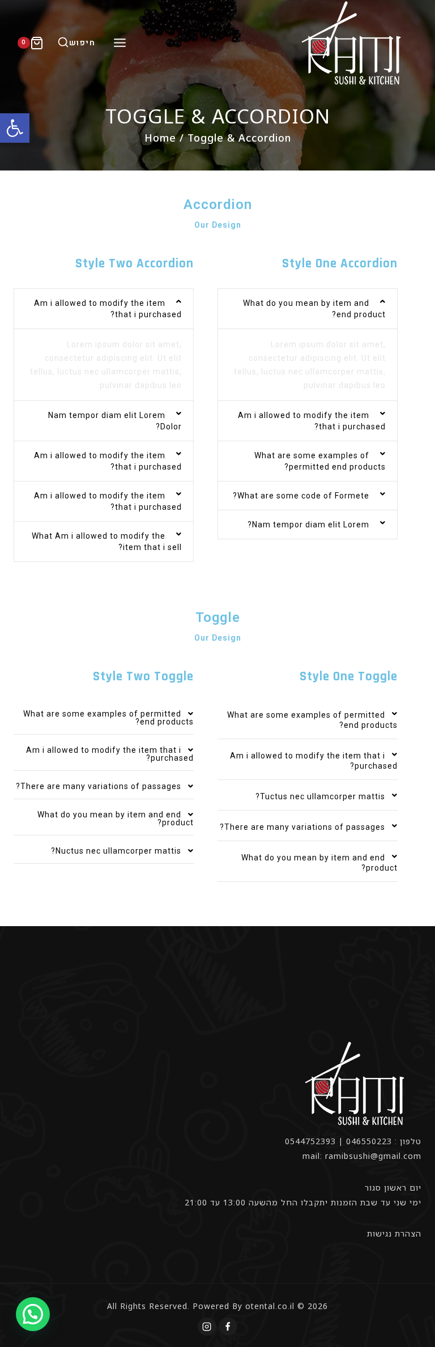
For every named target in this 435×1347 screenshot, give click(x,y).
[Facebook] (228, 1327)
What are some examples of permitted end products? (108, 717)
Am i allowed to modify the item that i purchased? (110, 753)
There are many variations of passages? (302, 827)
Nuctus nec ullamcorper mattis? (116, 850)
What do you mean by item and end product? (115, 818)
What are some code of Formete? (301, 495)
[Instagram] (207, 1327)
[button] (14, 128)
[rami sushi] (353, 43)
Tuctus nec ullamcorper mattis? (320, 796)
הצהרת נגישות (394, 1233)
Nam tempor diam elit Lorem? (308, 524)
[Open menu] (119, 42)
